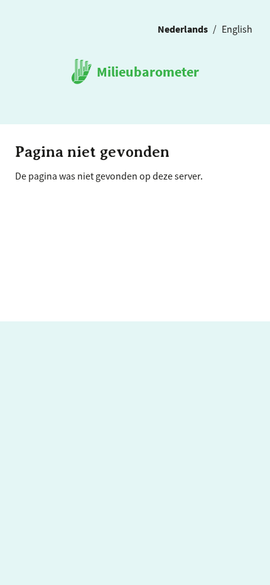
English (237, 28)
